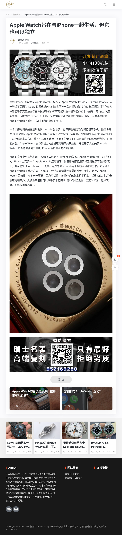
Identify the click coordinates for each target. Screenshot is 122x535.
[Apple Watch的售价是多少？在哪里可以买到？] (35, 398)
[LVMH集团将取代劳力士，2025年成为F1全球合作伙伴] (19, 430)
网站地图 (74, 526)
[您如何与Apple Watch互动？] (87, 398)
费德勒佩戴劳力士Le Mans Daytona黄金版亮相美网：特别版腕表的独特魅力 (74, 445)
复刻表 (33, 526)
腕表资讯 (34, 43)
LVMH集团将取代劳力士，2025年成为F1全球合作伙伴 (19, 445)
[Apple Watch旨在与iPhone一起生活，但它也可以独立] (61, 330)
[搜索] (105, 4)
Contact (78, 478)
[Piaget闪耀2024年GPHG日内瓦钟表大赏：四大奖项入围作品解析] (47, 430)
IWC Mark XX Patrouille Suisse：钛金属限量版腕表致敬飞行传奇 (102, 445)
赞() (61, 379)
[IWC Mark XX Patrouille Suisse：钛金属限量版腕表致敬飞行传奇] (103, 430)
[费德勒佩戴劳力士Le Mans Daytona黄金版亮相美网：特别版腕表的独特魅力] (75, 430)
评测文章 (74, 474)
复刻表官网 (23, 40)
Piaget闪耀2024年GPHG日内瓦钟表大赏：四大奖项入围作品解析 (46, 445)
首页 (67, 474)
